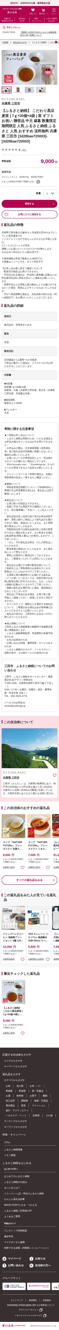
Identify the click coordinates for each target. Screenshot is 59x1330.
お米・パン (35, 1086)
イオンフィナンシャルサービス (28, 1315)
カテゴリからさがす (14, 1080)
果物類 (9, 1091)
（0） (24, 149)
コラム (7, 1142)
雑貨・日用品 (41, 1100)
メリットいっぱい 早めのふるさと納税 (24, 1193)
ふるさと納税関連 (13, 1149)
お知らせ (40, 1258)
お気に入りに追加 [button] (22, 867)
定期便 (36, 1115)
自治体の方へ (43, 1265)
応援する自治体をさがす (7, 20)
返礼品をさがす (22, 20)
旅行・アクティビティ (17, 1110)
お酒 (8, 1095)
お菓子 (33, 1095)
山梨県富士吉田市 (36, 959)
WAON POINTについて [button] (38, 182)
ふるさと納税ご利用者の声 (18, 1210)
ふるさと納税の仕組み (15, 1182)
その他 (49, 1115)
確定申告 (8, 1236)
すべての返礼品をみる (29, 880)
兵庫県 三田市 (11, 103)
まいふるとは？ (12, 1187)
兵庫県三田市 (9, 867)
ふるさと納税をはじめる (51, 20)
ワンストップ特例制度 (15, 1230)
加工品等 (10, 1100)
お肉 (8, 1086)
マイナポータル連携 (14, 1242)
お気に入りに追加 (55, 775)
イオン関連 (10, 1155)
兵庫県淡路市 (9, 959)
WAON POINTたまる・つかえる (20, 1205)
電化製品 (10, 1105)
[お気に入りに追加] (55, 775)
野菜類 (22, 1091)
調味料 (24, 1100)
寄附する (29, 203)
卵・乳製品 (37, 1091)
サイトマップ (17, 1300)
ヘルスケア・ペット (16, 1115)
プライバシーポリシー (28, 1310)
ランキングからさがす (15, 1121)
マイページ (14, 1258)
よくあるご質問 (12, 1216)
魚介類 (20, 1086)
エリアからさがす (13, 1060)
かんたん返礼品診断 (14, 1199)
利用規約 (47, 1300)
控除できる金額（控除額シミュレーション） (27, 1247)
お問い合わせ (16, 1265)
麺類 (45, 1095)
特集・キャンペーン (37, 20)
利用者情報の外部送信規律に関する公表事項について (30, 1305)
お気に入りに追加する (29, 214)
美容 (23, 1105)
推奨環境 (33, 1300)
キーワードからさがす (15, 1066)
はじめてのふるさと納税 (16, 1176)
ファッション (39, 1105)
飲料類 (20, 1095)
